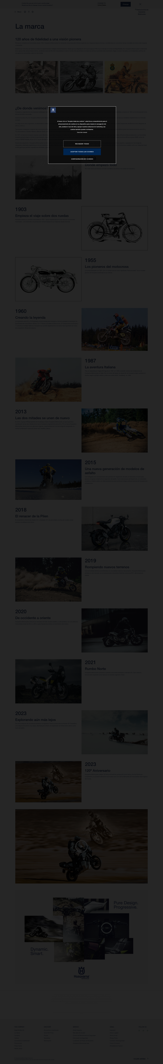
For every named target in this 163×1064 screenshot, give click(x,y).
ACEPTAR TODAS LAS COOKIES (82, 151)
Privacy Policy (80, 132)
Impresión (85, 132)
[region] (82, 135)
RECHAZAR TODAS (82, 144)
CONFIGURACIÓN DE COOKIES (82, 159)
